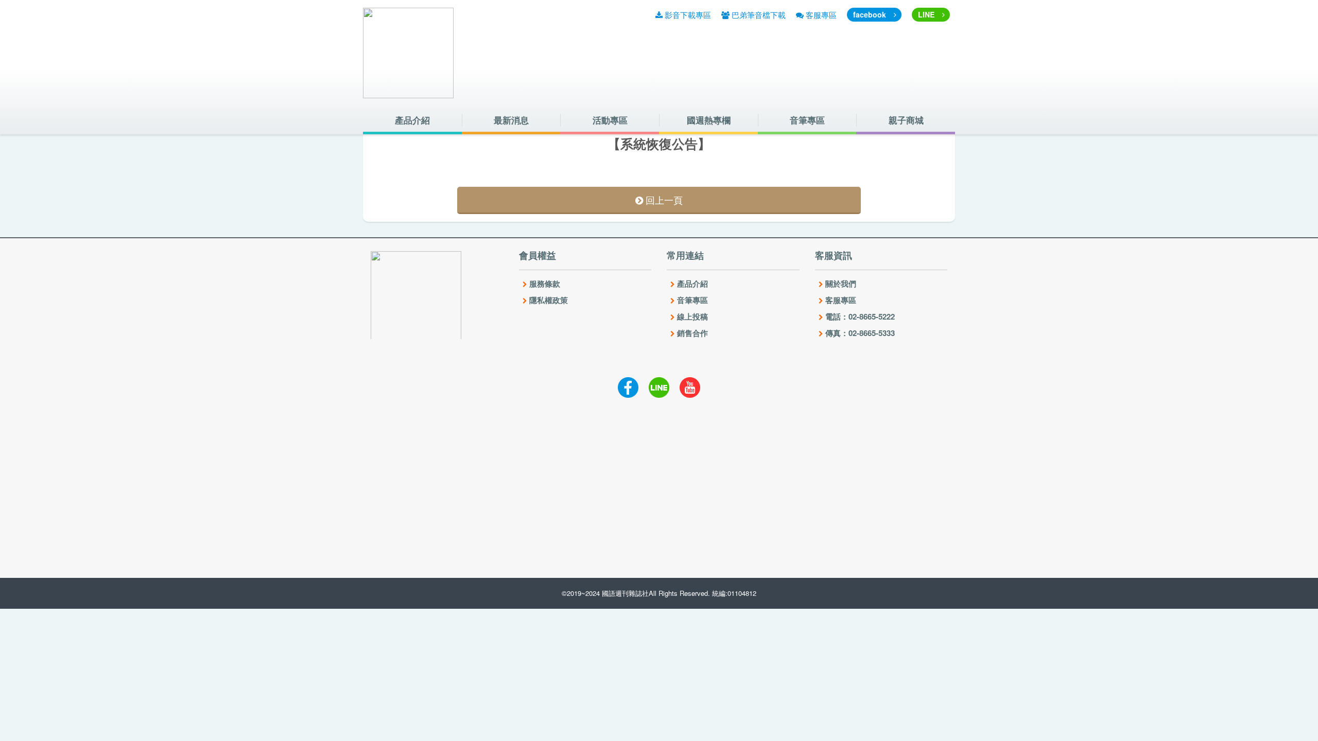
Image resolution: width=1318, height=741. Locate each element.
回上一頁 (663, 199)
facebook (869, 14)
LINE (926, 14)
